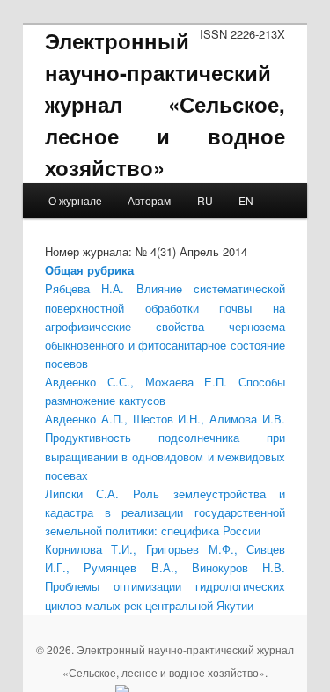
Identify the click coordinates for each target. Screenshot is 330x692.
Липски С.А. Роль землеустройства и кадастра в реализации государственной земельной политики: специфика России (165, 512)
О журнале (75, 200)
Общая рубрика (89, 269)
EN (245, 200)
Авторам (149, 200)
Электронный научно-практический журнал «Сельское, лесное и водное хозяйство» (165, 104)
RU (205, 200)
